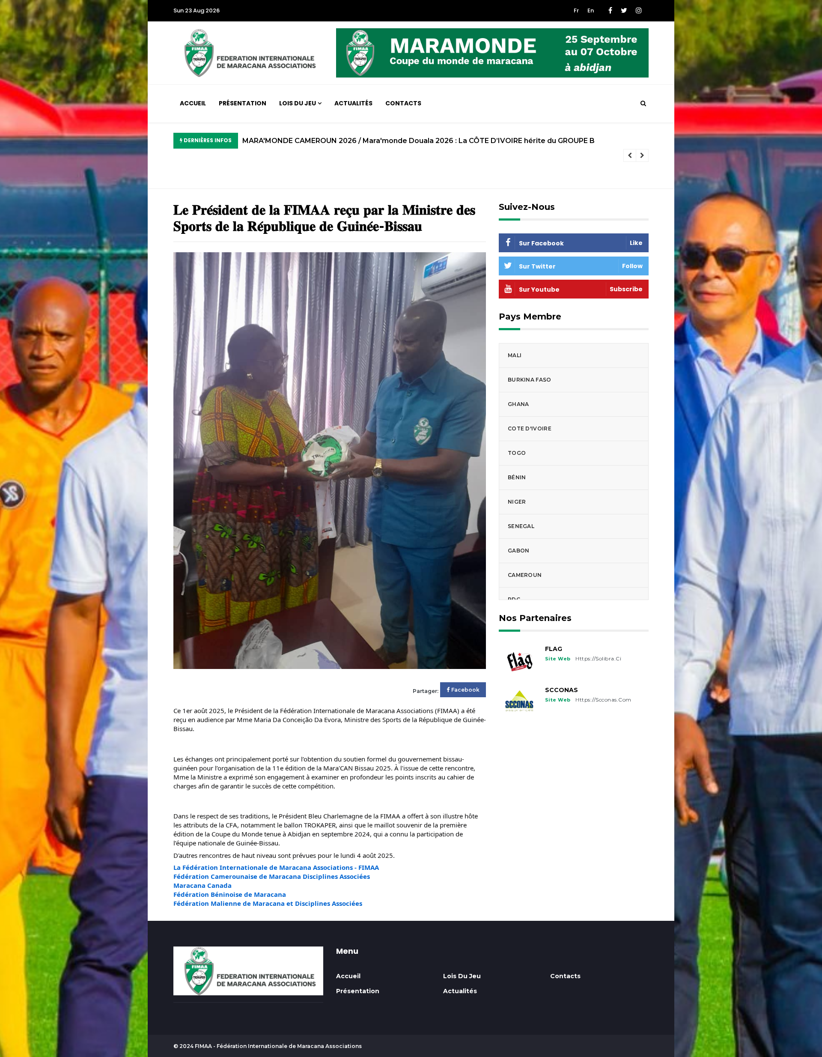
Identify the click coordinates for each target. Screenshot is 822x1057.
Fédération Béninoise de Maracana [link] (229, 894)
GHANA (518, 404)
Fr (576, 10)
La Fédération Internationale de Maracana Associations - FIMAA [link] (276, 867)
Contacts (403, 103)
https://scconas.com (603, 699)
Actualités (353, 103)
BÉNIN (517, 477)
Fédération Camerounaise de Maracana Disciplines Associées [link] (271, 876)
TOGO (517, 453)
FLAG (553, 649)
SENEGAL (521, 526)
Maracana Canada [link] (202, 885)
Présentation (242, 103)
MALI (514, 355)
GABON (519, 550)
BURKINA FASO (529, 379)
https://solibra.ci (598, 658)
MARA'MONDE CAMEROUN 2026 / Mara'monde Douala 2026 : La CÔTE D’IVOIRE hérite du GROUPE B (418, 141)
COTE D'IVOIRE (529, 428)
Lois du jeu (297, 103)
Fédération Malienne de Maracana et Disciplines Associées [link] (267, 903)
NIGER (517, 502)
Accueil (193, 103)
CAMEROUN (525, 575)
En (590, 10)
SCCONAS (561, 690)
